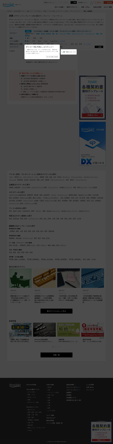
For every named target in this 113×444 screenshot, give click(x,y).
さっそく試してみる (52, 56)
